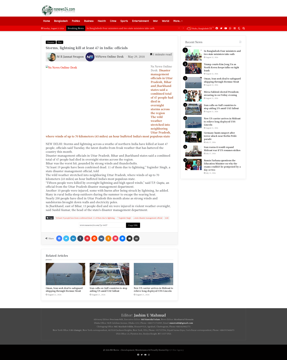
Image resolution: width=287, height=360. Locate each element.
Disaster (50, 42)
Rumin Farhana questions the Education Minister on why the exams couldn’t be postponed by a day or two (222, 165)
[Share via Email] (129, 238)
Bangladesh (61, 21)
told (166, 218)
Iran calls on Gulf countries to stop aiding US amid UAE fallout (108, 289)
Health (102, 21)
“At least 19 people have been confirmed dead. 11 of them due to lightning (85, 218)
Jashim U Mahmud (150, 315)
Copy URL (133, 225)
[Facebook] (59, 238)
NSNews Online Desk (109, 56)
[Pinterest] (87, 238)
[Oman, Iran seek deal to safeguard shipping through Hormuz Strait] (65, 274)
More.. (177, 21)
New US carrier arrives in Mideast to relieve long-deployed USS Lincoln (153, 289)
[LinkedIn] (73, 238)
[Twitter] (66, 238)
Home (46, 21)
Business (89, 21)
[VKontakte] (101, 238)
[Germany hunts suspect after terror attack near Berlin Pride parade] (193, 136)
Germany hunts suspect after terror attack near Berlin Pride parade (220, 136)
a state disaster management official (148, 218)
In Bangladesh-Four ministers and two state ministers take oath (222, 52)
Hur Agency (178, 350)
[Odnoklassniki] (108, 238)
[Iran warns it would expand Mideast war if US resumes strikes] (193, 151)
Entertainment (140, 21)
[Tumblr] (80, 238)
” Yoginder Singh (124, 218)
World (165, 21)
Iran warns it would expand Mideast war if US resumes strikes (222, 149)
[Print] (136, 238)
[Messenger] (122, 238)
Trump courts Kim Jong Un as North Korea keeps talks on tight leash (221, 67)
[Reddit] (94, 238)
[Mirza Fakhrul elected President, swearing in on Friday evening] (193, 96)
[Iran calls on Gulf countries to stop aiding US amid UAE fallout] (109, 274)
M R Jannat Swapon (70, 56)
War (155, 21)
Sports (124, 21)
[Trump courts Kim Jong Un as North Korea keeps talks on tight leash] (193, 68)
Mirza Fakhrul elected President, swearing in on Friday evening (221, 93)
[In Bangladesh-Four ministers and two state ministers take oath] (193, 55)
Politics (76, 21)
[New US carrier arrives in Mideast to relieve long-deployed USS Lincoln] (153, 274)
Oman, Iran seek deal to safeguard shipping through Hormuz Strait (64, 289)
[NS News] (58, 10)
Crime (113, 21)
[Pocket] (115, 238)
